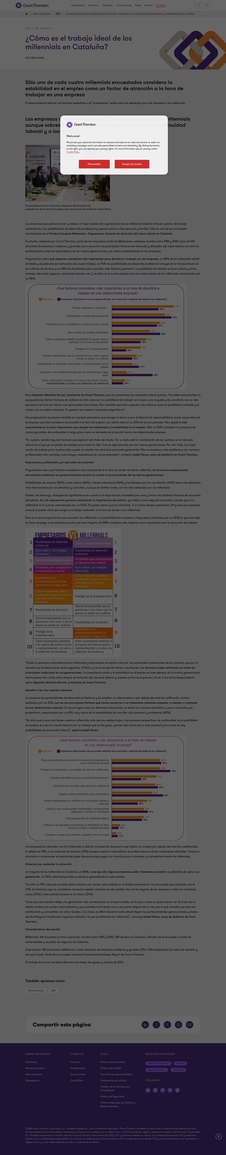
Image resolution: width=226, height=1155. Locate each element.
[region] (114, 145)
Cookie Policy (72, 152)
